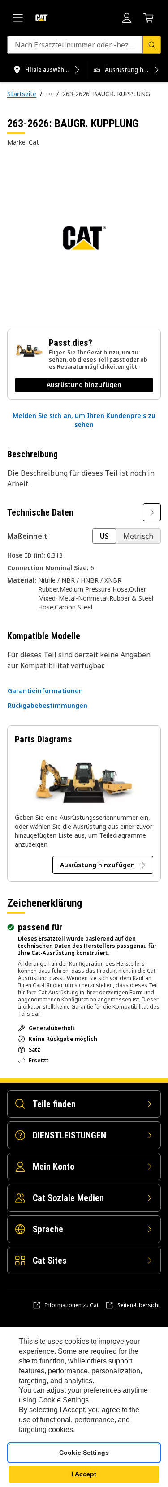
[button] (84, 420)
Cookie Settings (84, 1452)
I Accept (83, 1474)
